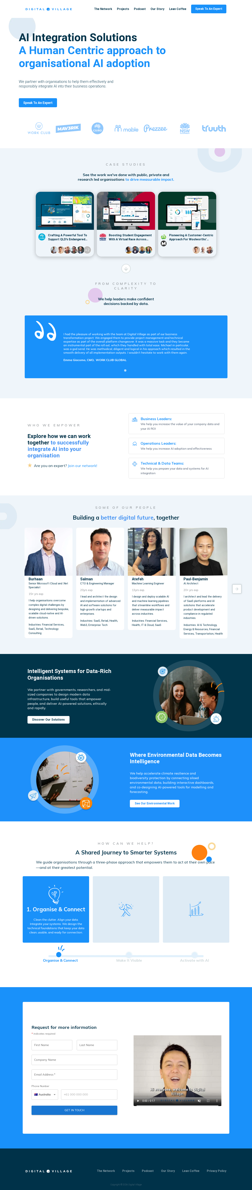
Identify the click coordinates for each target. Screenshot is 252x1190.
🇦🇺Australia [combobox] (42, 1094)
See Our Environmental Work (155, 803)
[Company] (49, 9)
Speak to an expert (38, 103)
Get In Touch (74, 1110)
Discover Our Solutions (48, 719)
